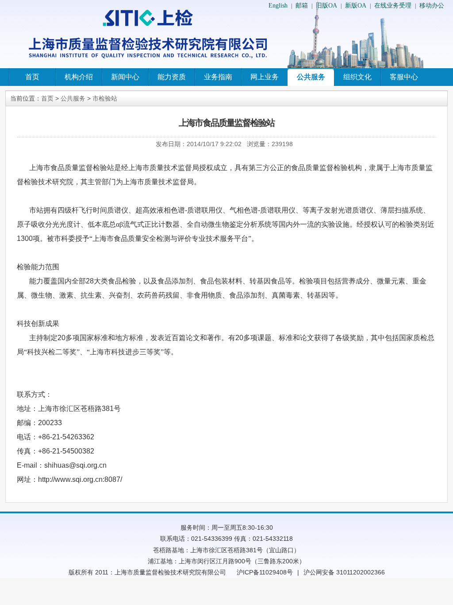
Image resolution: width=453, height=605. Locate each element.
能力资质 (171, 77)
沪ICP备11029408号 (265, 572)
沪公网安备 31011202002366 (344, 572)
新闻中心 (125, 77)
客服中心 (404, 77)
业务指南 (218, 77)
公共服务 (311, 77)
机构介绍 (79, 77)
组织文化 (357, 77)
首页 (32, 77)
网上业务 (264, 77)
